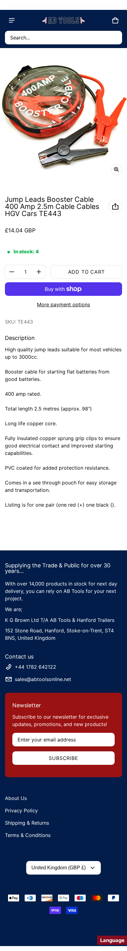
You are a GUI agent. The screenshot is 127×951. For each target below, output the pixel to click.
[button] (63, 37)
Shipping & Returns (27, 823)
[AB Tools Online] (63, 20)
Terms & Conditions (28, 835)
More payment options (63, 304)
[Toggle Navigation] (11, 20)
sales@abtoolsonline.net (43, 679)
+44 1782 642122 (35, 667)
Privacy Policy (21, 810)
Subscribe (63, 758)
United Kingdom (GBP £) (58, 867)
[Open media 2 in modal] (63, 116)
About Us (16, 798)
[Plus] (39, 272)
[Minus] (11, 272)
